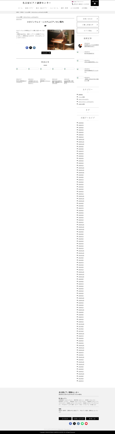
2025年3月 (81, 160)
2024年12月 (81, 167)
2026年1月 (81, 137)
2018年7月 (81, 317)
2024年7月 (81, 179)
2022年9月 (81, 231)
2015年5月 (81, 355)
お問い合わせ (88, 19)
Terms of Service (66, 429)
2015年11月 (81, 347)
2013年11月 (81, 364)
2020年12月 (81, 272)
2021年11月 (81, 253)
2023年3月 (81, 217)
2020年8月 (81, 281)
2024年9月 (81, 175)
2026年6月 (81, 127)
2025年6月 (81, 153)
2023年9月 (81, 203)
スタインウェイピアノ (84, 99)
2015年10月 (81, 350)
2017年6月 (81, 328)
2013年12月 (81, 362)
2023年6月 (81, 210)
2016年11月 (81, 333)
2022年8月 (81, 234)
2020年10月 (81, 276)
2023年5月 (81, 212)
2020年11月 (81, 274)
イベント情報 (19, 17)
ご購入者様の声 (87, 25)
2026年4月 (81, 132)
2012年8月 (81, 376)
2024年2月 (81, 191)
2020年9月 (81, 279)
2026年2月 (81, 134)
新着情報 (81, 94)
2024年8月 (81, 177)
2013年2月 (81, 369)
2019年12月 (81, 298)
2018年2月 (81, 321)
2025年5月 (81, 156)
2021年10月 (81, 255)
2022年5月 (81, 241)
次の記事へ (45, 53)
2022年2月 (81, 246)
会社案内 (65, 419)
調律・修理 (64, 8)
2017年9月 (81, 326)
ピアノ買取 (93, 8)
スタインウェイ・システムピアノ (30, 17)
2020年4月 (81, 291)
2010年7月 (81, 381)
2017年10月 (81, 324)
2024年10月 (81, 172)
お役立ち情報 (82, 104)
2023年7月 (81, 208)
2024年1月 (81, 194)
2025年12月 (81, 139)
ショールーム (54, 8)
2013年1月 (81, 371)
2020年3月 (81, 293)
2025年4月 (81, 158)
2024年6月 (81, 182)
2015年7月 (81, 352)
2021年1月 (81, 269)
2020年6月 (81, 286)
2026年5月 (81, 130)
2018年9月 (81, 312)
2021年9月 (81, 257)
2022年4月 (81, 243)
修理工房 (92, 419)
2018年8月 (81, 314)
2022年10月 (81, 229)
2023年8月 (81, 205)
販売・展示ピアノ (41, 8)
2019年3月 (81, 305)
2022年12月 (81, 224)
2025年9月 (81, 146)
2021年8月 (81, 260)
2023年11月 (81, 198)
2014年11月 (81, 357)
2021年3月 (81, 267)
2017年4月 (81, 331)
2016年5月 (81, 340)
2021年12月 (81, 250)
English (75, 1)
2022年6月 (81, 238)
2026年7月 (81, 125)
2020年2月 (81, 295)
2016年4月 (81, 343)
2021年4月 (81, 265)
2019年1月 (81, 307)
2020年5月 (81, 288)
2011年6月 (81, 378)
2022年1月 (81, 248)
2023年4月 (81, 215)
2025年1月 (81, 165)
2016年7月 (81, 336)
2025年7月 (81, 151)
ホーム (20, 8)
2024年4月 (81, 186)
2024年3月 (81, 189)
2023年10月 (81, 201)
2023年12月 (81, 196)
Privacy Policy (61, 429)
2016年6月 (81, 338)
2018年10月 (81, 310)
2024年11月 (81, 170)
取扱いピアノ (29, 8)
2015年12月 (81, 345)
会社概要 (84, 8)
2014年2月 (81, 359)
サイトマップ (80, 1)
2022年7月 (81, 236)
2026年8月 (81, 122)
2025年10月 (81, 144)
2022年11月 (81, 227)
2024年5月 (81, 184)
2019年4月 (81, 302)
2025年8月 (81, 149)
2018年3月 (81, 319)
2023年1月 (81, 222)
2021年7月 (81, 262)
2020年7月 (81, 283)
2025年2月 (81, 163)
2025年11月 (81, 141)
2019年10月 (81, 300)
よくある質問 (75, 8)
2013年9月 (81, 366)
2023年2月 (81, 220)
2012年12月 (81, 373)
